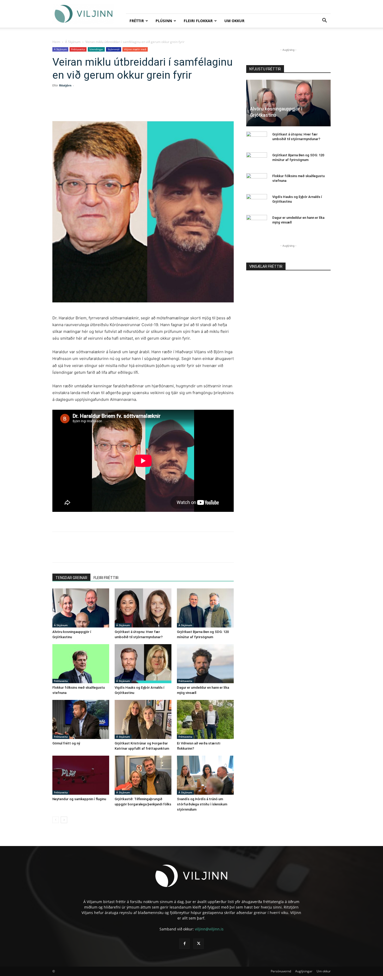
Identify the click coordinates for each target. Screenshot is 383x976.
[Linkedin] (111, 106)
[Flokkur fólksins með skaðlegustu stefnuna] (80, 663)
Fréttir (136, 20)
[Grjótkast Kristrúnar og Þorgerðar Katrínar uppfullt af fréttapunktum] (143, 719)
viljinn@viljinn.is (209, 929)
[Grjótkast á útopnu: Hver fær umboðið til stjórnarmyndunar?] (143, 607)
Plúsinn (164, 20)
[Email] (135, 106)
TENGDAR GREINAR (71, 578)
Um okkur (234, 20)
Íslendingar (96, 49)
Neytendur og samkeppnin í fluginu (79, 799)
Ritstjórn (65, 85)
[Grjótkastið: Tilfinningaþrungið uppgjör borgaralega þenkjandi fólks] (143, 775)
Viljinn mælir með (135, 49)
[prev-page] (55, 820)
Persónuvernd (281, 971)
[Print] (147, 106)
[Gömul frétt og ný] (80, 719)
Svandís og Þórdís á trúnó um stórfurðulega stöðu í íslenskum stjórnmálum (202, 804)
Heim (56, 42)
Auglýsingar (303, 971)
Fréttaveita (78, 49)
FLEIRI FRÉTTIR (106, 578)
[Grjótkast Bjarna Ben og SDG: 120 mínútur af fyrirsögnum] (205, 607)
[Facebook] (87, 106)
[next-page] (64, 820)
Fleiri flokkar (198, 20)
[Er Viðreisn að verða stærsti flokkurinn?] (205, 719)
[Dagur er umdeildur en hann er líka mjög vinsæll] (205, 663)
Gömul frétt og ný (66, 743)
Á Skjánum (73, 42)
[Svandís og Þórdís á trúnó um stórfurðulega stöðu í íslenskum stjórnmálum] (205, 775)
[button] (324, 20)
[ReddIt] (123, 106)
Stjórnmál (114, 49)
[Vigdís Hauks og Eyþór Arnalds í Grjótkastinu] (143, 663)
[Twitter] (99, 106)
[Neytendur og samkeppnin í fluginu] (80, 775)
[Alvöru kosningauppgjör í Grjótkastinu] (80, 607)
